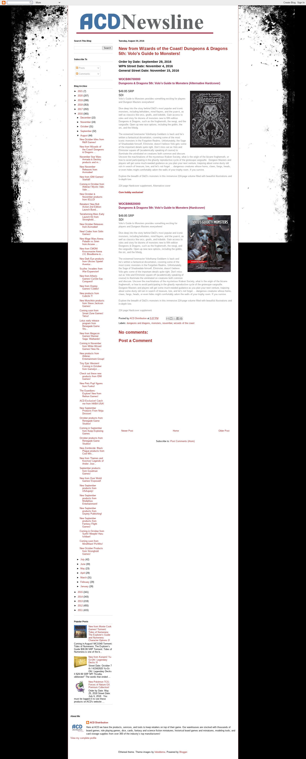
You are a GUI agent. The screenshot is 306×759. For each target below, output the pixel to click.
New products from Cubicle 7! (89, 295)
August (84, 135)
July (82, 559)
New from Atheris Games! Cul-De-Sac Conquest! (91, 279)
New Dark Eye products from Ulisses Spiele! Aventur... (92, 261)
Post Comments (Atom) (182, 441)
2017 (80, 109)
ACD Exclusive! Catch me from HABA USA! (92, 402)
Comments (84, 74)
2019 (80, 100)
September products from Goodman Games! (90, 471)
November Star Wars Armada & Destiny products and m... (90, 159)
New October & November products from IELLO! (91, 197)
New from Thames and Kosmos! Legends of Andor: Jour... (92, 461)
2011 (80, 610)
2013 (80, 601)
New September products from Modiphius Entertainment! (88, 499)
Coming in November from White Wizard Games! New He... (90, 346)
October (84, 126)
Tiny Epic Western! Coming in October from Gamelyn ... (90, 366)
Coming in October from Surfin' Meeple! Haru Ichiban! (92, 534)
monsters (156, 323)
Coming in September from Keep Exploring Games (91, 431)
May (83, 568)
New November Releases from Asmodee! (88, 169)
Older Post (224, 430)
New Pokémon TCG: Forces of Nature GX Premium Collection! (99, 684)
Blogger (183, 752)
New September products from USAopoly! (88, 488)
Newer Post (127, 430)
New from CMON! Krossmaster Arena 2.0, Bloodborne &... (91, 251)
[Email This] (167, 318)
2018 (80, 104)
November (86, 122)
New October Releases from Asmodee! (91, 225)
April (83, 573)
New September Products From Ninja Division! (91, 411)
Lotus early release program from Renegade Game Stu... (90, 324)
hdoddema (160, 752)
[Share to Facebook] (178, 318)
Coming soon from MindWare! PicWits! (91, 542)
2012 (80, 605)
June (83, 564)
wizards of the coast (184, 323)
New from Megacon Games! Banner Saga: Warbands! (90, 336)
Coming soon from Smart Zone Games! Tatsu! (91, 313)
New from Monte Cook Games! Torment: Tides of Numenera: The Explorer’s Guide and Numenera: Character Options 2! (100, 633)
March (83, 577)
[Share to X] (174, 318)
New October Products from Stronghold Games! (91, 551)
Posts (81, 68)
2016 (80, 113)
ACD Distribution (99, 722)
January (84, 586)
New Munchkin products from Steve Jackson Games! (92, 303)
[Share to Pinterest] (181, 318)
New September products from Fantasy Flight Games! (88, 522)
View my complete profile (83, 738)
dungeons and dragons (138, 323)
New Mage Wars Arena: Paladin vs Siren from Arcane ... (92, 241)
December (86, 117)
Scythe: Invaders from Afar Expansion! (91, 270)
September (86, 131)
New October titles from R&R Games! (92, 141)
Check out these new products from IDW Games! (91, 376)
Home (176, 430)
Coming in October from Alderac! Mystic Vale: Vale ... (92, 187)
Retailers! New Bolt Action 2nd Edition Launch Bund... (90, 207)
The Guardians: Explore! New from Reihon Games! (90, 393)
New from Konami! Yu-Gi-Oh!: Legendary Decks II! (100, 660)
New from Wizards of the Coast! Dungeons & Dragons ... (92, 149)
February (85, 582)
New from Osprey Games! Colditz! (89, 287)
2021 (80, 91)
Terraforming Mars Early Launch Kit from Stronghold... (92, 217)
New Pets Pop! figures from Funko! (91, 385)
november (167, 323)
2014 (80, 596)
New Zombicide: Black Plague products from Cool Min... (92, 451)
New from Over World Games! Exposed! (91, 479)
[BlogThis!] (171, 318)
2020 (80, 95)
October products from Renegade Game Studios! (91, 421)
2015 (80, 592)
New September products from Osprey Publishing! (91, 511)
